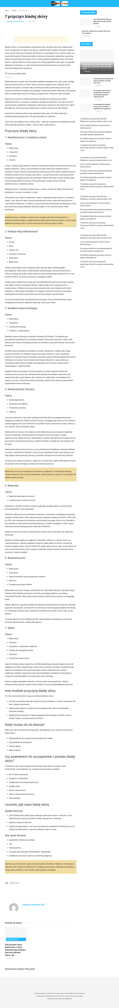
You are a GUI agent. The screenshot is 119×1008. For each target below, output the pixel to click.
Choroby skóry (23, 10)
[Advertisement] (40, 29)
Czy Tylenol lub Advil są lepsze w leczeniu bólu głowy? (102, 21)
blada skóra (14, 883)
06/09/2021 (32, 21)
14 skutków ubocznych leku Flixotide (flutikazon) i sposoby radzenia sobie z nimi (97, 66)
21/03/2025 (9, 958)
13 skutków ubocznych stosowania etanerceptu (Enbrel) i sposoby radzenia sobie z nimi (97, 147)
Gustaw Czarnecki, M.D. (15, 21)
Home (7, 10)
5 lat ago (97, 26)
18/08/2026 (98, 85)
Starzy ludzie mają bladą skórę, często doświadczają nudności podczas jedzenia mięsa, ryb (15, 949)
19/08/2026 (86, 71)
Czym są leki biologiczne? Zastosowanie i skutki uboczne (103, 81)
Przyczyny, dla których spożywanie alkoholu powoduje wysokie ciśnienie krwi (102, 93)
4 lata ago (86, 36)
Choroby (13, 10)
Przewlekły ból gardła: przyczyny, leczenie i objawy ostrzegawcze (102, 106)
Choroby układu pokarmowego (13, 939)
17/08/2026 (98, 111)
